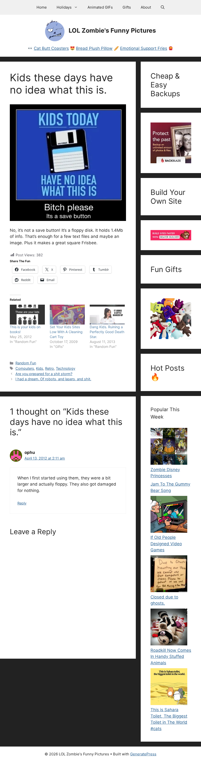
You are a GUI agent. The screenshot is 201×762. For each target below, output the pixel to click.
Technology (65, 368)
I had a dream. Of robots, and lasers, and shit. (53, 379)
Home (42, 7)
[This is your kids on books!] (27, 315)
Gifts (127, 7)
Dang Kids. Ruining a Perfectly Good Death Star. (107, 332)
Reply (21, 503)
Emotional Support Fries (143, 48)
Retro (49, 368)
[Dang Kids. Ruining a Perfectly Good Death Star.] (107, 315)
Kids (39, 368)
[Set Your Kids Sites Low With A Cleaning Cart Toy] (67, 315)
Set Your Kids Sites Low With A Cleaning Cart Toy (66, 332)
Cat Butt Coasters (51, 48)
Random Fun (25, 363)
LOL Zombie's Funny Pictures (112, 30)
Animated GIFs (100, 7)
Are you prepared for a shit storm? (43, 374)
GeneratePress (143, 754)
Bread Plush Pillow (94, 48)
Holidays (64, 7)
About (146, 7)
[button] (162, 7)
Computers (24, 368)
